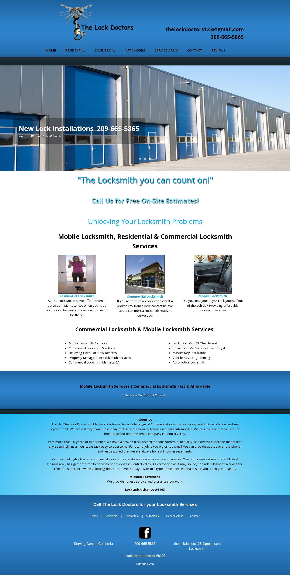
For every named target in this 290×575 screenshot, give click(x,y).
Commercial (105, 50)
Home (51, 50)
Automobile (135, 50)
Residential (75, 50)
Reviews (218, 50)
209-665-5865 (227, 36)
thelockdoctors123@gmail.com (204, 29)
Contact (194, 50)
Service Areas (166, 50)
